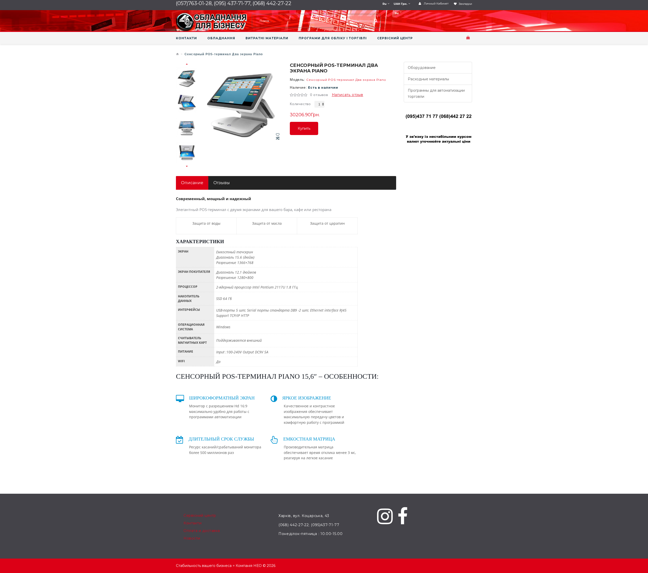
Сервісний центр (200, 515)
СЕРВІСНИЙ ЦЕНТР (395, 38)
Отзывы (221, 182)
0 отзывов (319, 95)
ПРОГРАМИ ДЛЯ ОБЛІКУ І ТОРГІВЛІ (333, 38)
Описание (192, 182)
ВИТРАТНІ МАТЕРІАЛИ (267, 38)
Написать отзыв (347, 95)
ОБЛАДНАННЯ (221, 38)
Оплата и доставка (202, 531)
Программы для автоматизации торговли (436, 93)
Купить (304, 130)
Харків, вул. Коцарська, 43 (303, 515)
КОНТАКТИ (186, 38)
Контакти (192, 523)
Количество (300, 104)
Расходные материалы (428, 79)
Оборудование (422, 67)
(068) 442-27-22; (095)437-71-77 (308, 525)
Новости (192, 538)
